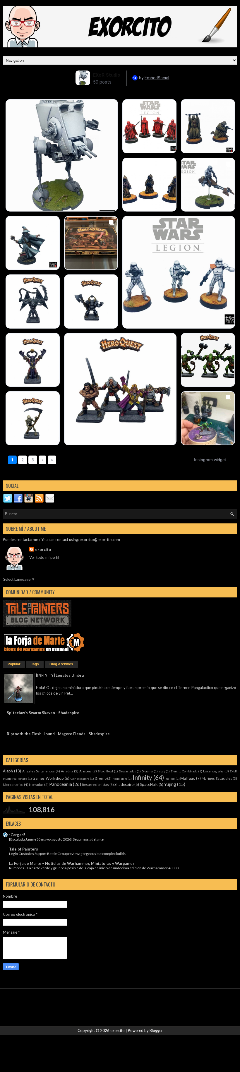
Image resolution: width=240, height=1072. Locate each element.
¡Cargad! (17, 834)
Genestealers (80, 778)
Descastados (127, 771)
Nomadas (36, 784)
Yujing (170, 784)
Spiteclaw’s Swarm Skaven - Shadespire (43, 712)
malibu (170, 778)
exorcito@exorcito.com (100, 539)
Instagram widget (210, 459)
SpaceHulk (149, 784)
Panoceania (60, 784)
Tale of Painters (23, 849)
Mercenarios (13, 784)
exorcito (43, 549)
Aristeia (85, 771)
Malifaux (187, 778)
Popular (14, 664)
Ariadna (67, 771)
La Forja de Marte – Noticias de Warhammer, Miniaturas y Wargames (72, 863)
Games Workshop (48, 778)
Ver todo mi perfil (44, 557)
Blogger (156, 1030)
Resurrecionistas (95, 784)
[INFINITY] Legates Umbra (60, 675)
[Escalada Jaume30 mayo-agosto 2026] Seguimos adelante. (56, 839)
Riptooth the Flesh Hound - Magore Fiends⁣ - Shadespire (58, 733)
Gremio (101, 778)
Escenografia (213, 771)
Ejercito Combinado (184, 771)
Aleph (8, 771)
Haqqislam (119, 778)
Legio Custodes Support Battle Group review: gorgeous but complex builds (67, 853)
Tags (35, 664)
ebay (162, 771)
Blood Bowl (105, 771)
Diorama (147, 771)
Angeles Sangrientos (38, 771)
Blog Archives (61, 664)
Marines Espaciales (217, 778)
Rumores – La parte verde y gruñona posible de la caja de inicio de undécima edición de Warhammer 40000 (94, 868)
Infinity (142, 777)
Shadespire (123, 784)
